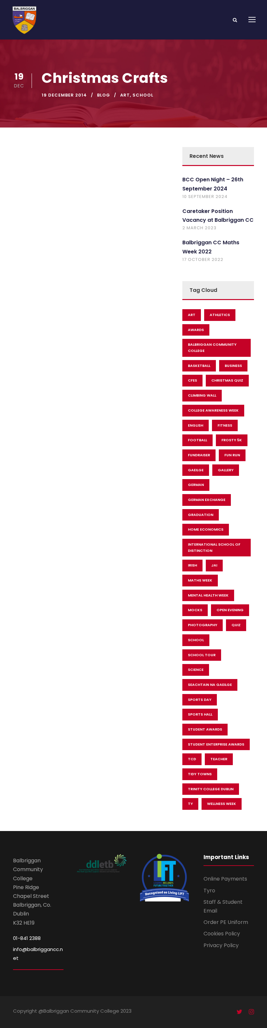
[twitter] (239, 1012)
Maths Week (200, 580)
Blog (103, 95)
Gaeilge (196, 470)
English (195, 425)
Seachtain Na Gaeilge (210, 684)
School (143, 95)
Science (196, 669)
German (196, 484)
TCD (192, 759)
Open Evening (230, 609)
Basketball (199, 365)
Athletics (220, 314)
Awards (196, 329)
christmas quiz (227, 380)
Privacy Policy (221, 945)
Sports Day (199, 699)
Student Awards (205, 729)
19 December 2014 (64, 95)
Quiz (236, 624)
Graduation (200, 514)
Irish (192, 565)
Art (125, 95)
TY (190, 803)
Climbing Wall (202, 395)
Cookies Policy (222, 933)
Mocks (195, 609)
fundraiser (199, 455)
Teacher (218, 759)
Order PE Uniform (226, 922)
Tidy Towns (200, 774)
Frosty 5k (231, 440)
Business (233, 365)
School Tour (202, 655)
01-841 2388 (27, 938)
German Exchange (206, 499)
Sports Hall (200, 714)
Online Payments (225, 879)
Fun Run (232, 455)
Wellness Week (221, 803)
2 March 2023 (199, 228)
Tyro (209, 890)
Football (197, 440)
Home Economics (205, 529)
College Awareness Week (213, 410)
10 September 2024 (205, 196)
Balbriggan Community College (212, 347)
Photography (202, 624)
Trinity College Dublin (210, 789)
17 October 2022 (202, 259)
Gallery (225, 470)
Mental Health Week (208, 595)
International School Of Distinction (214, 547)
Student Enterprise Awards (216, 744)
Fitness (225, 425)
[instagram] (251, 1012)
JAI (214, 565)
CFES (192, 380)
